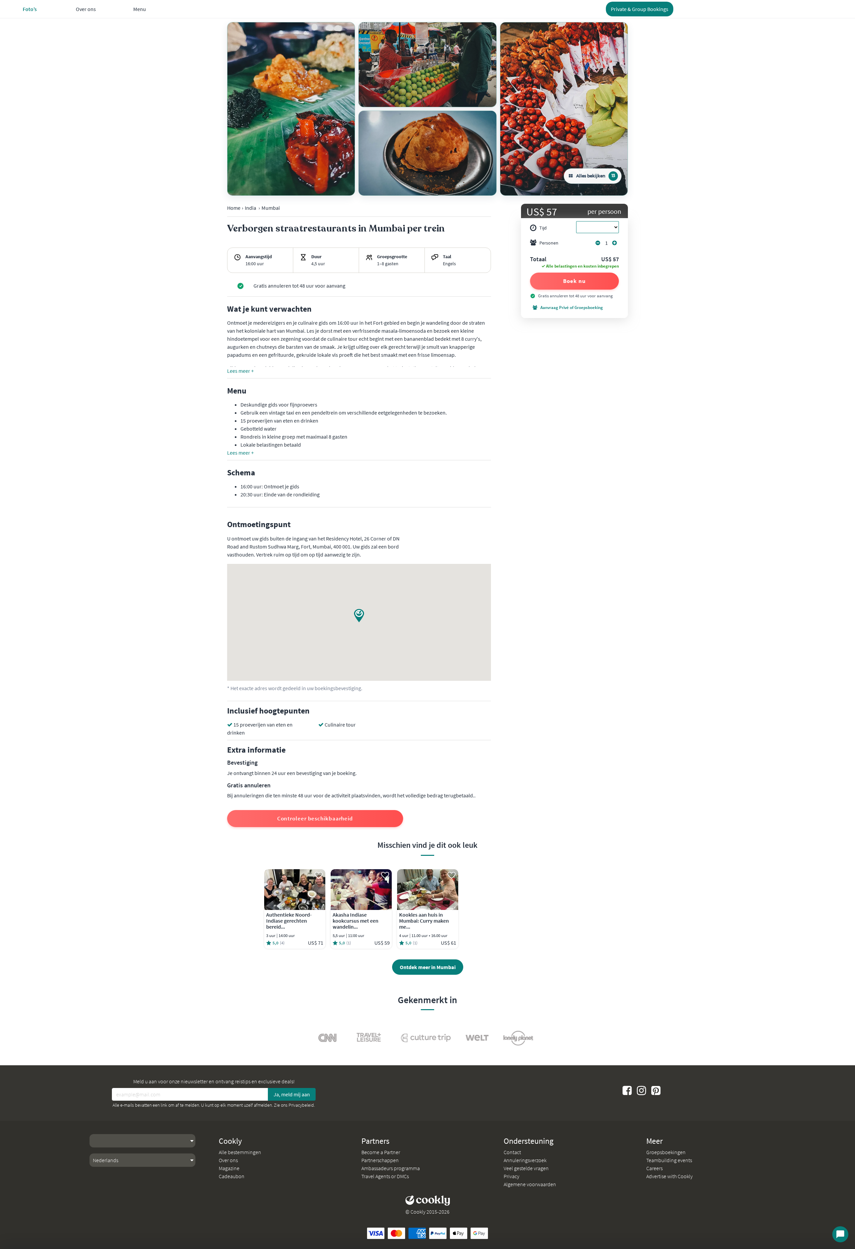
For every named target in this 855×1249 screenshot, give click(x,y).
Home (233, 207)
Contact (512, 1152)
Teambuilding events (669, 1160)
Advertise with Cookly (669, 1176)
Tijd (543, 227)
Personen (548, 243)
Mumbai (271, 207)
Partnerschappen (380, 1160)
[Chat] (840, 1234)
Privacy (511, 1176)
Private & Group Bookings (639, 9)
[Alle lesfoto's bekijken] (291, 108)
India (250, 207)
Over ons (228, 1160)
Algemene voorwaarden (530, 1184)
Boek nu (574, 281)
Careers (654, 1168)
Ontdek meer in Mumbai (428, 967)
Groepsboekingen (666, 1152)
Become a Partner (380, 1152)
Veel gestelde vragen (526, 1168)
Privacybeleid (301, 1105)
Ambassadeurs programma (390, 1168)
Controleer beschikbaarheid (315, 818)
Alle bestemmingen (240, 1152)
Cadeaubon (231, 1176)
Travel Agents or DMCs (385, 1176)
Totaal (538, 260)
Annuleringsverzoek (525, 1160)
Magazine (229, 1168)
